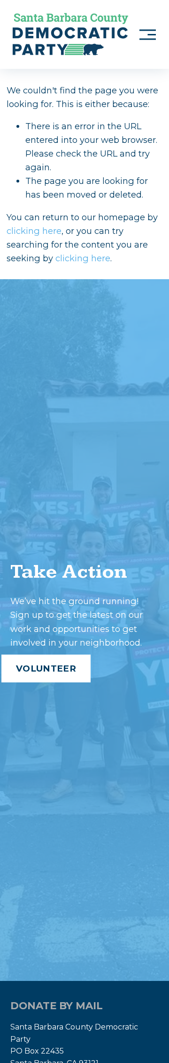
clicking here (34, 230)
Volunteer (46, 668)
